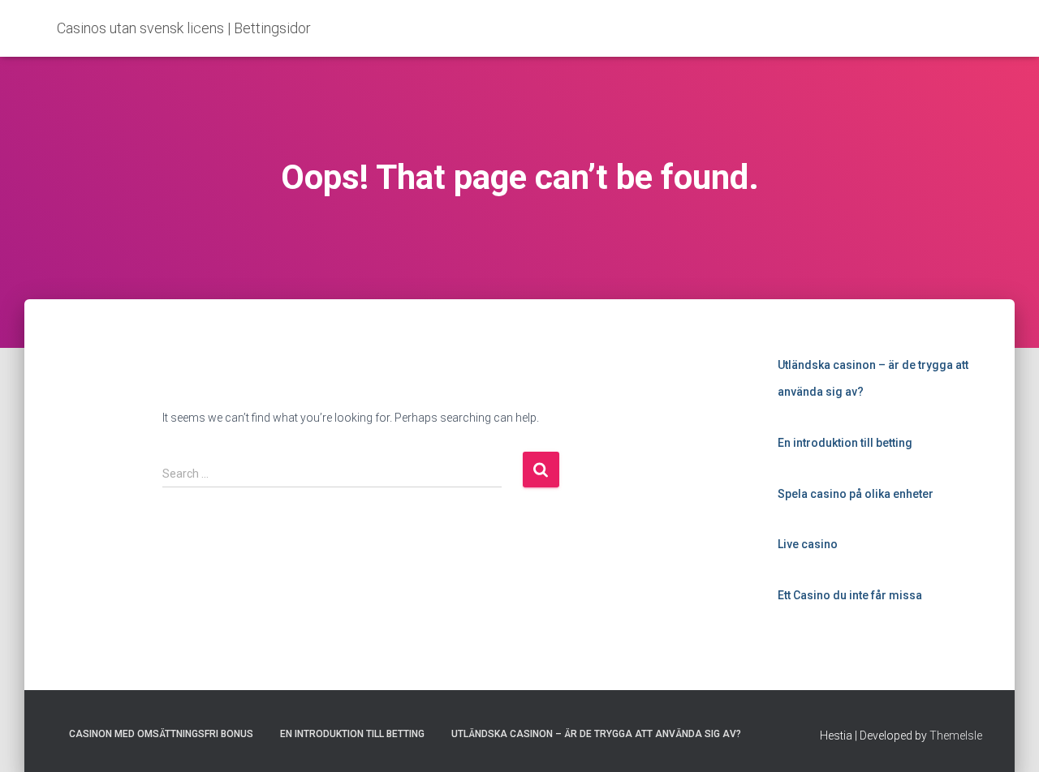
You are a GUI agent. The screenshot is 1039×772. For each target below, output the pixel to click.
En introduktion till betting (845, 442)
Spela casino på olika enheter (855, 493)
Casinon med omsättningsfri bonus (161, 734)
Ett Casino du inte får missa (850, 595)
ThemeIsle (955, 735)
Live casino (808, 544)
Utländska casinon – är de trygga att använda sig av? (596, 734)
